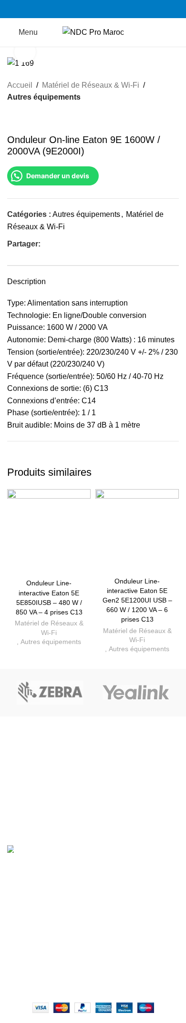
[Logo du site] (93, 32)
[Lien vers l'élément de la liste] (93, 855)
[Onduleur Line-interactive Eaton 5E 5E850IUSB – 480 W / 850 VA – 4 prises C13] (49, 532)
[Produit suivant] (35, 118)
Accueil (19, 85)
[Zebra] (50, 692)
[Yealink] (136, 692)
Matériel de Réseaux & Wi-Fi (90, 85)
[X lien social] (57, 244)
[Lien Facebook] (82, 9)
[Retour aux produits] (24, 118)
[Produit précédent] (13, 118)
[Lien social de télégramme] (89, 244)
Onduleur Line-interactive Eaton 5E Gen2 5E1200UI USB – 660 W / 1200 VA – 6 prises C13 (137, 600)
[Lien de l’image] (93, 767)
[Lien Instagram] (93, 9)
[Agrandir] (25, 51)
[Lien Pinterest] (67, 244)
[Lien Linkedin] (104, 9)
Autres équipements (44, 97)
